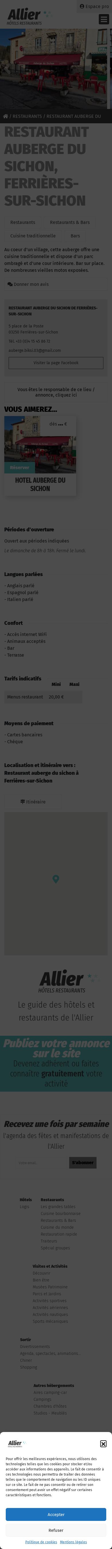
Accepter (56, 1514)
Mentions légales (73, 1542)
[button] (103, 1443)
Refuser (56, 1530)
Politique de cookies (41, 1542)
